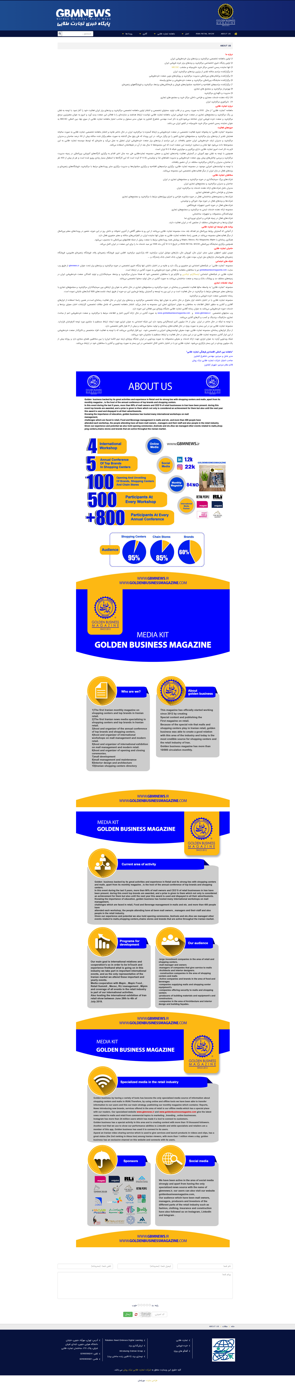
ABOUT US (225, 34)
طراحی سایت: (151, 1380)
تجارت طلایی (182, 1340)
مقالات (225, 1326)
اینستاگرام (195, 274)
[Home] (235, 33)
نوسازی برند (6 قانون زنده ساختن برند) (125, 1357)
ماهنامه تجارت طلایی (166, 34)
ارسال (128, 1314)
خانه (232, 1326)
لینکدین (185, 274)
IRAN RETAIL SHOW (205, 34)
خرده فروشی (182, 1346)
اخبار (186, 34)
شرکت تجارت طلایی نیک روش (137, 1370)
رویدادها (128, 34)
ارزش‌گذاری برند (136, 1346)
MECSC (175, 67)
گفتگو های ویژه (181, 1351)
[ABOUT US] (224, 15)
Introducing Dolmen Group (131, 1351)
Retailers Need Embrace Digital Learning (124, 1340)
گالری (144, 34)
